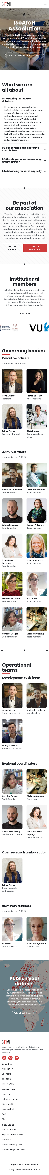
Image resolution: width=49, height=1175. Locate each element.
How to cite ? (8, 1109)
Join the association (35, 248)
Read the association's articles (22, 55)
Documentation (9, 1129)
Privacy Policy (31, 1164)
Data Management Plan (13, 1149)
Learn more (24, 313)
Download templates (12, 1144)
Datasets (6, 1139)
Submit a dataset (22, 1013)
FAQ (4, 1114)
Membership (8, 1104)
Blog (4, 1119)
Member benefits (12, 248)
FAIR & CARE (8, 1083)
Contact (6, 1094)
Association (7, 1068)
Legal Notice (17, 1164)
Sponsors (6, 1073)
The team (6, 1078)
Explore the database (12, 1134)
